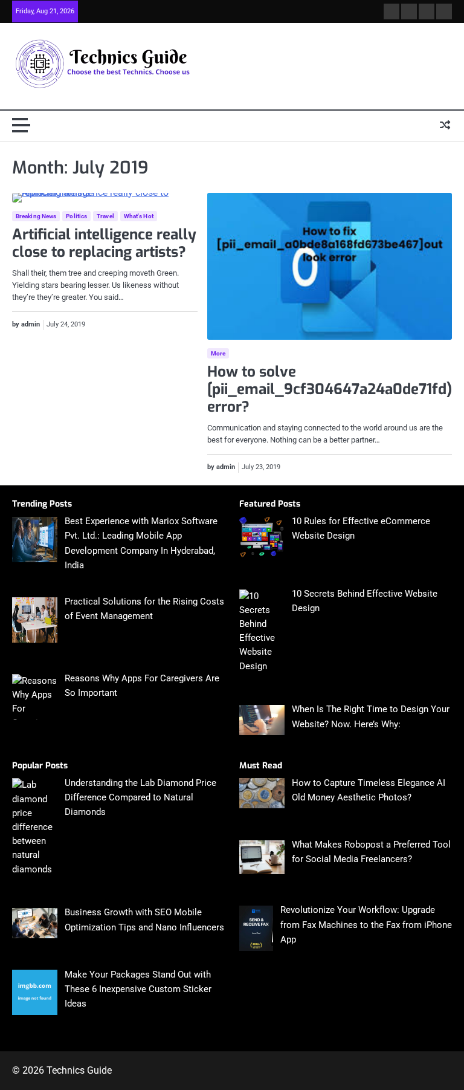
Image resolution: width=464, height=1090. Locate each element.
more (218, 353)
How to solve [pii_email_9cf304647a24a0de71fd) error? (329, 389)
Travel (105, 216)
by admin (26, 324)
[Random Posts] (445, 126)
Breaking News (36, 216)
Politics (76, 216)
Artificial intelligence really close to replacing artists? (104, 243)
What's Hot (138, 216)
